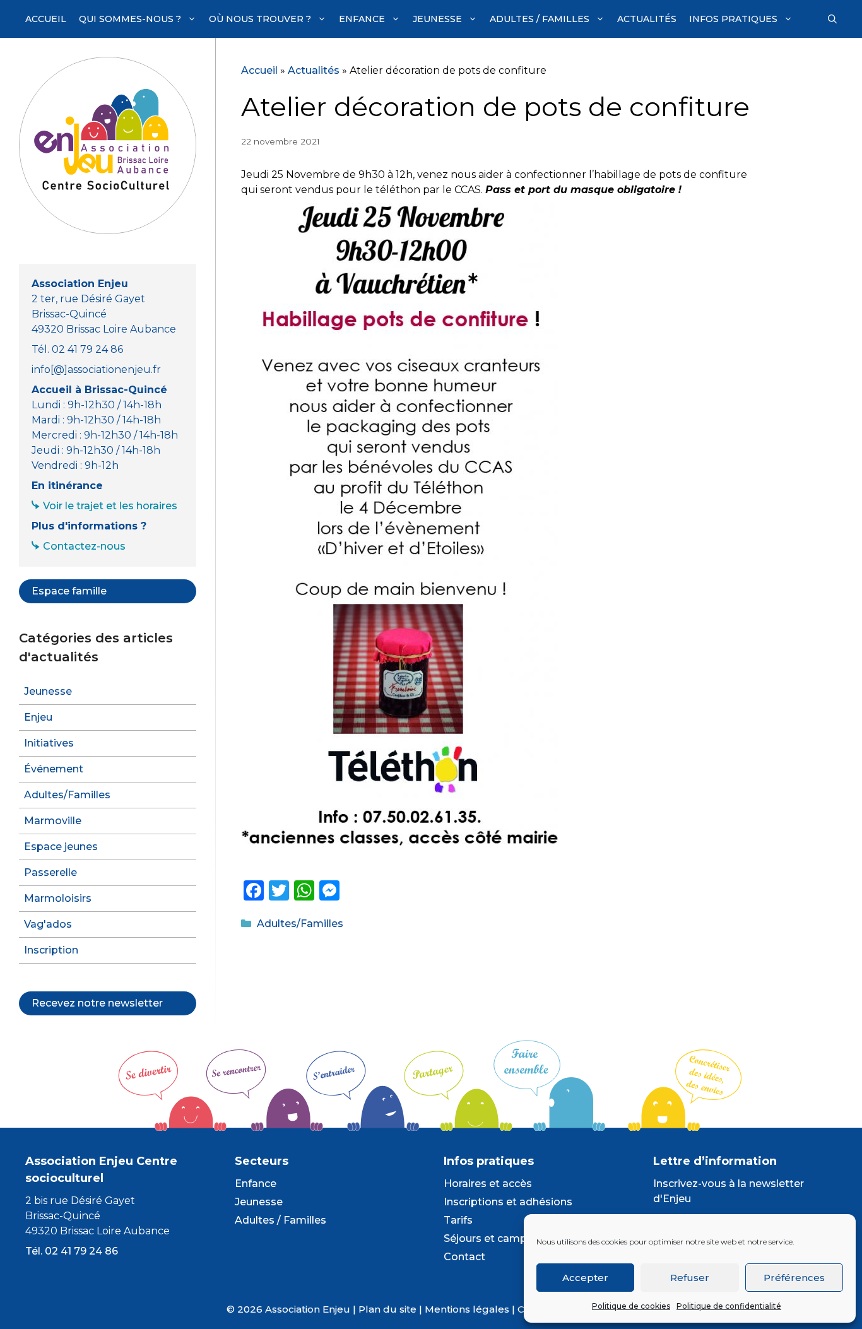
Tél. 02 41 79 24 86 (71, 1251)
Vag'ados (48, 924)
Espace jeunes (61, 847)
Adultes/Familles (300, 924)
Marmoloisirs (58, 898)
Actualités (646, 19)
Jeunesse (437, 19)
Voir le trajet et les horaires (110, 506)
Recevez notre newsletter (97, 1003)
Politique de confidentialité (728, 1306)
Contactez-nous (84, 546)
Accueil (45, 19)
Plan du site (387, 1309)
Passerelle (50, 872)
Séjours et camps (488, 1238)
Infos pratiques (733, 19)
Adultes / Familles (539, 19)
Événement (53, 769)
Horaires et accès (488, 1184)
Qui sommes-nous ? (130, 19)
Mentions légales (467, 1309)
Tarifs (458, 1220)
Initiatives (49, 743)
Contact (464, 1257)
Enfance (362, 19)
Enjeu (38, 717)
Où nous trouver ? (260, 19)
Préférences (794, 1278)
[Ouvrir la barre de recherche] (832, 19)
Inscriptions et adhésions (508, 1202)
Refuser (689, 1278)
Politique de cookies (631, 1306)
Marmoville (52, 821)
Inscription (51, 950)
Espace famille (69, 591)
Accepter (585, 1278)
